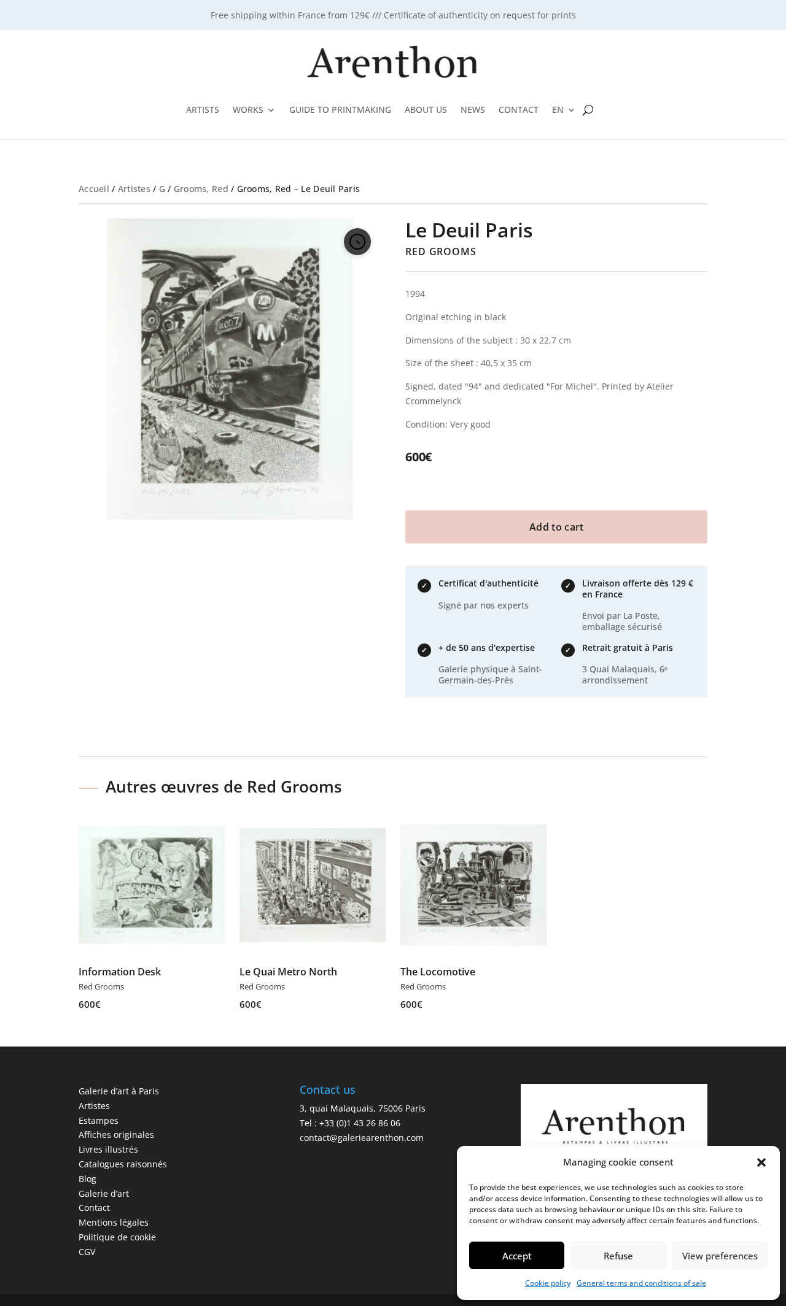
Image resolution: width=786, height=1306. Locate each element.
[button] (761, 1162)
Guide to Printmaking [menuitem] (340, 109)
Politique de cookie (117, 1237)
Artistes (134, 188)
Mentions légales (114, 1222)
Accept (517, 1256)
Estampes (99, 1120)
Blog (87, 1179)
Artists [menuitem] (202, 109)
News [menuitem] (473, 109)
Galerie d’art (104, 1193)
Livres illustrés (108, 1149)
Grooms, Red (201, 188)
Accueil (94, 188)
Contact (94, 1207)
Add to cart (556, 527)
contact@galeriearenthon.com (362, 1137)
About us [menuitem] (426, 109)
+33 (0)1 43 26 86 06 (359, 1123)
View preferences (720, 1256)
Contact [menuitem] (519, 109)
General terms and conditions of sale (641, 1283)
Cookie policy (547, 1283)
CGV (87, 1252)
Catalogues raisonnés (123, 1164)
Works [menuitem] (248, 109)
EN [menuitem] (558, 109)
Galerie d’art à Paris (119, 1091)
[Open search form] (588, 109)
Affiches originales (116, 1134)
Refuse (618, 1256)
